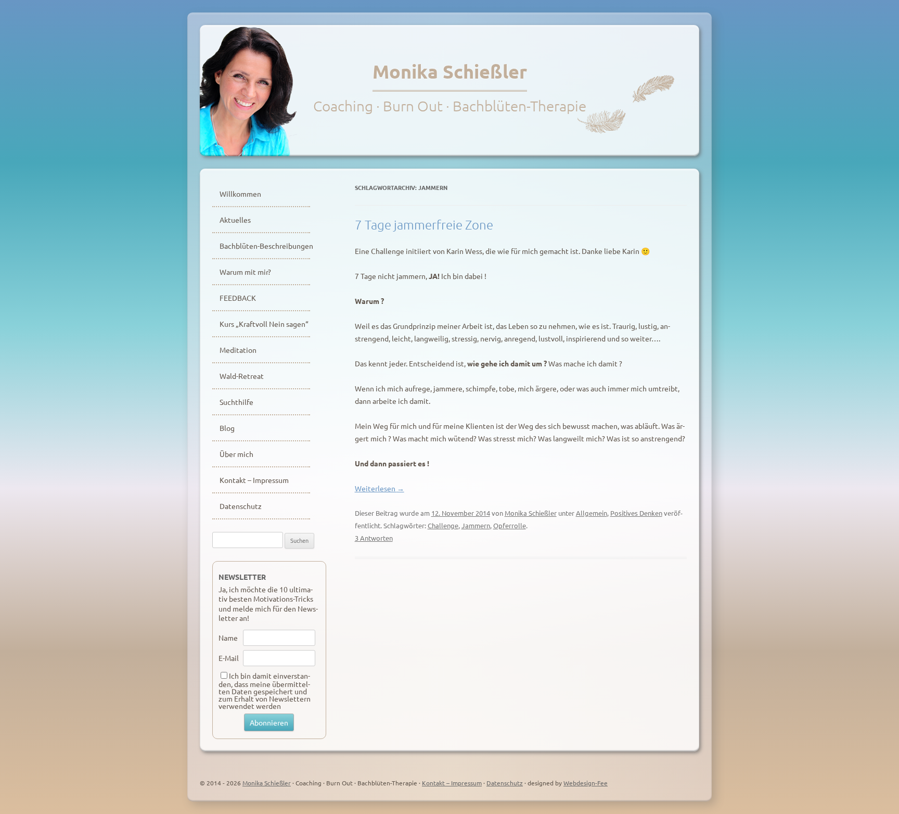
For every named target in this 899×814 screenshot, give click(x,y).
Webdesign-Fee (585, 783)
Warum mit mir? (245, 271)
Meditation (238, 349)
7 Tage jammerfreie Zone (424, 224)
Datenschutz (241, 506)
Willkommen (240, 193)
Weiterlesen (379, 488)
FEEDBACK (238, 297)
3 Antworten (374, 537)
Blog (227, 428)
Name (228, 637)
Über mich (236, 454)
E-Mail (229, 658)
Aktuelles (235, 219)
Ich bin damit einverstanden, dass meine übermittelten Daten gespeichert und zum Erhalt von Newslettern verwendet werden (265, 690)
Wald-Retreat (242, 375)
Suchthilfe (236, 401)
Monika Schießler (450, 71)
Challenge (443, 525)
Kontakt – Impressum (254, 480)
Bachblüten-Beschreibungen (265, 245)
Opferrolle (509, 525)
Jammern (475, 525)
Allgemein (591, 512)
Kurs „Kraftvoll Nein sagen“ (264, 323)
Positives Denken (636, 512)
